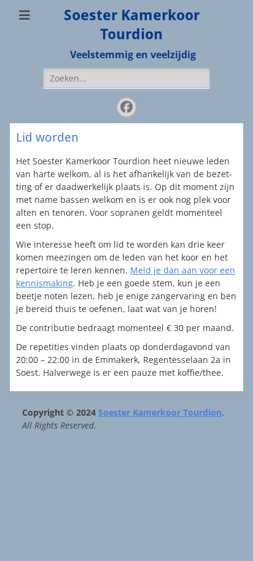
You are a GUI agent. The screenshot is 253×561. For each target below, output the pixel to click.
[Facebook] (126, 107)
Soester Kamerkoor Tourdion (160, 412)
